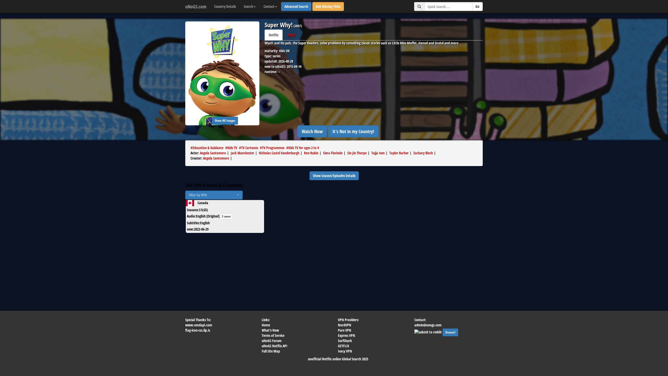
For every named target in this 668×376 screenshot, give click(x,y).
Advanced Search (296, 6)
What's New (270, 330)
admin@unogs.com (428, 324)
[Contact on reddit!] (428, 331)
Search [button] (248, 6)
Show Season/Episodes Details (334, 175)
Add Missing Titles (328, 6)
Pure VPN (344, 330)
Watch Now (312, 131)
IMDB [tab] (291, 34)
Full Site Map (271, 351)
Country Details (225, 6)
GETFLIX (343, 345)
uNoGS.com (195, 6)
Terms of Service (273, 335)
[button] (214, 195)
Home (266, 324)
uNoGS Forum (272, 340)
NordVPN (344, 324)
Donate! (450, 332)
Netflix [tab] (273, 34)
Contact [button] (269, 6)
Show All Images (225, 120)
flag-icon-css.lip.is (197, 330)
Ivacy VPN (345, 351)
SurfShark (345, 340)
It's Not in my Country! (353, 131)
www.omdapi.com (198, 324)
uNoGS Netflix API (274, 345)
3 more (226, 216)
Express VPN (346, 335)
